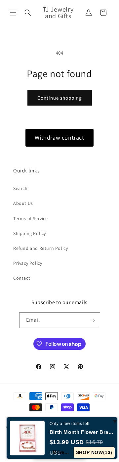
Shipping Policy (29, 233)
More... (61, 452)
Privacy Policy (27, 263)
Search (20, 188)
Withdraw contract (59, 137)
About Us (23, 203)
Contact (21, 278)
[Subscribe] (92, 320)
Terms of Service (30, 218)
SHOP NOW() (94, 452)
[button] (13, 12)
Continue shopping (59, 98)
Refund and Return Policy (40, 248)
